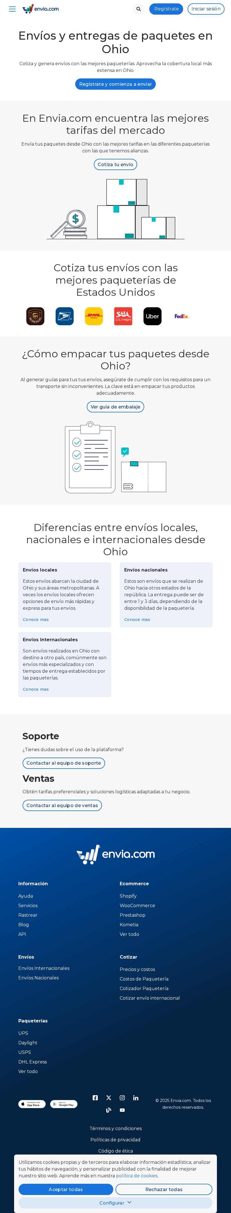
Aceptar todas (66, 1189)
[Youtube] (122, 1110)
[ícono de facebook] (95, 1098)
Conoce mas (36, 619)
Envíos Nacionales (38, 978)
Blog (23, 924)
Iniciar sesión (206, 9)
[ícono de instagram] (122, 1098)
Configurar (111, 1203)
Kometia (129, 924)
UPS (23, 1033)
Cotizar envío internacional (150, 998)
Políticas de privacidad (115, 1139)
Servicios (27, 905)
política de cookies (136, 1175)
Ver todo (129, 934)
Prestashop (132, 915)
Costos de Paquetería (144, 979)
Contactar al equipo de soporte (63, 763)
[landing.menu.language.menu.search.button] (138, 9)
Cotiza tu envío (116, 164)
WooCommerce (137, 905)
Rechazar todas (164, 1189)
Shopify (128, 896)
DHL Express (32, 1062)
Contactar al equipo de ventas (62, 805)
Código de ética (115, 1151)
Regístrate (166, 9)
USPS (24, 1052)
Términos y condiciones (116, 1128)
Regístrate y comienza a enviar (115, 84)
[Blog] (109, 1110)
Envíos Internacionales (43, 968)
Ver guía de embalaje (115, 407)
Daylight (27, 1042)
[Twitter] (109, 1098)
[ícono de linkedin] (136, 1098)
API (22, 934)
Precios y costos (137, 969)
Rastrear (27, 915)
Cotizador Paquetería (144, 988)
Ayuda (25, 896)
